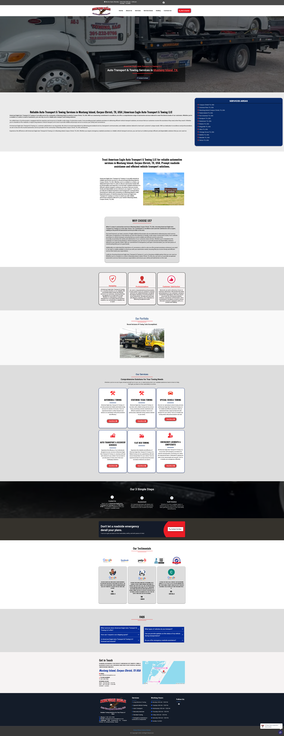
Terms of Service (146, 730)
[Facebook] (179, 704)
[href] (163, 672)
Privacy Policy (136, 730)
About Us (129, 11)
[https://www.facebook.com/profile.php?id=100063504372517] (163, 2)
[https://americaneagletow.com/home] (101, 10)
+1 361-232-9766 (103, 679)
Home (121, 11)
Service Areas (148, 11)
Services (138, 11)
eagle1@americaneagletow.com (107, 675)
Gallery (158, 11)
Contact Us (167, 11)
